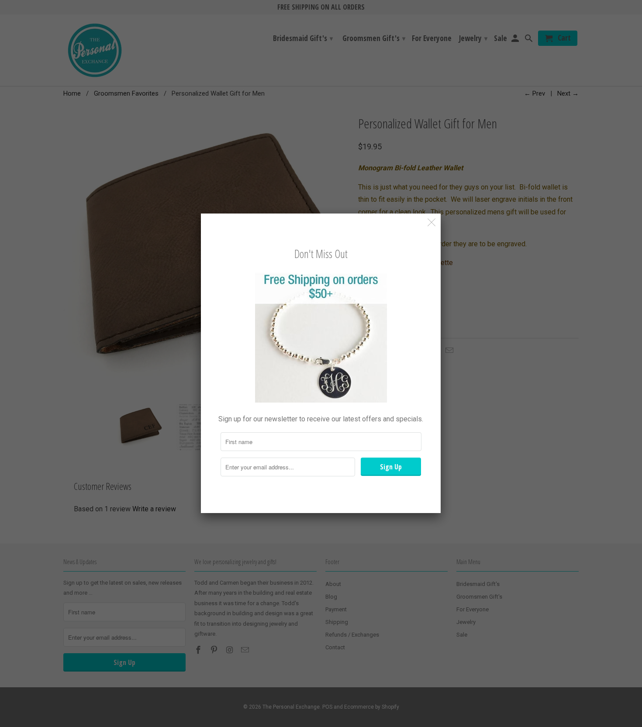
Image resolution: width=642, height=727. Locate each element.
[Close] (431, 222)
